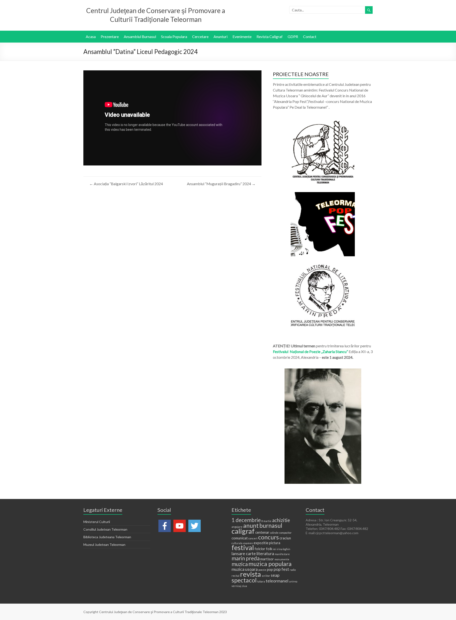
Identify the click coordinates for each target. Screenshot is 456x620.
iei (274, 549)
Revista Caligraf (269, 36)
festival (243, 547)
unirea (293, 581)
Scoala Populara (174, 36)
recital (235, 575)
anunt (251, 525)
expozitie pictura (267, 543)
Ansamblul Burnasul (140, 36)
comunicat (240, 538)
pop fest (281, 569)
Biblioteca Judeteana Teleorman (107, 537)
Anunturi (221, 36)
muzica (240, 564)
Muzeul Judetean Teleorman (104, 544)
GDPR (293, 36)
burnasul (270, 525)
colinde (274, 532)
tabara (261, 581)
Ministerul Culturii (96, 522)
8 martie (266, 521)
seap (275, 575)
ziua (244, 585)
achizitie (281, 520)
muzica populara (270, 563)
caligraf (243, 531)
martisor (267, 559)
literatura (265, 553)
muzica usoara (245, 569)
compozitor (285, 532)
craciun (285, 538)
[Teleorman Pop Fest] (323, 194)
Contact (309, 36)
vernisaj (236, 585)
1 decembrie (246, 520)
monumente (282, 559)
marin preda (246, 558)
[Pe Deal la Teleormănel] (323, 123)
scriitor (266, 575)
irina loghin (283, 549)
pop (270, 569)
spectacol (244, 580)
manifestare (282, 554)
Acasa (91, 36)
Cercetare (200, 36)
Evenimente (242, 36)
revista (250, 574)
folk (269, 549)
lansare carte (244, 553)
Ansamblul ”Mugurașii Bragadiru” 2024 (221, 183)
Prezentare (110, 36)
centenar (262, 532)
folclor (260, 549)
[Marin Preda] (323, 265)
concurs (268, 537)
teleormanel (277, 580)
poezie (262, 569)
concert (252, 538)
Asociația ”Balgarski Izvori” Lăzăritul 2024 (126, 183)
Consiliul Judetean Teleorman (105, 529)
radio (293, 569)
